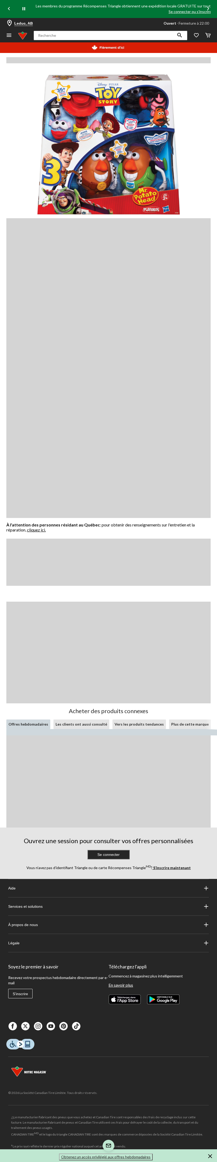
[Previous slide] (9, 9)
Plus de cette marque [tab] (190, 724)
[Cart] (208, 36)
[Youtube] (51, 1026)
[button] (180, 35)
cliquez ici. (36, 529)
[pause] (23, 9)
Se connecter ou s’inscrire (190, 11)
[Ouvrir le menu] (9, 35)
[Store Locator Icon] (9, 23)
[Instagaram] (38, 1026)
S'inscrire (20, 994)
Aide (12, 888)
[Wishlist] (196, 36)
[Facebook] (12, 1026)
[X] (25, 1026)
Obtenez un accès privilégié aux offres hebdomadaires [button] (106, 1157)
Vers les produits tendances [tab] (139, 724)
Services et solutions (25, 906)
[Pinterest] (63, 1026)
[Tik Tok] (76, 1026)
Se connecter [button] (108, 854)
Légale (14, 943)
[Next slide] (208, 9)
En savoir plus (120, 984)
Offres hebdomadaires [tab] (28, 724)
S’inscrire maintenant (171, 867)
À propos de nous (23, 925)
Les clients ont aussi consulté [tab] (81, 724)
